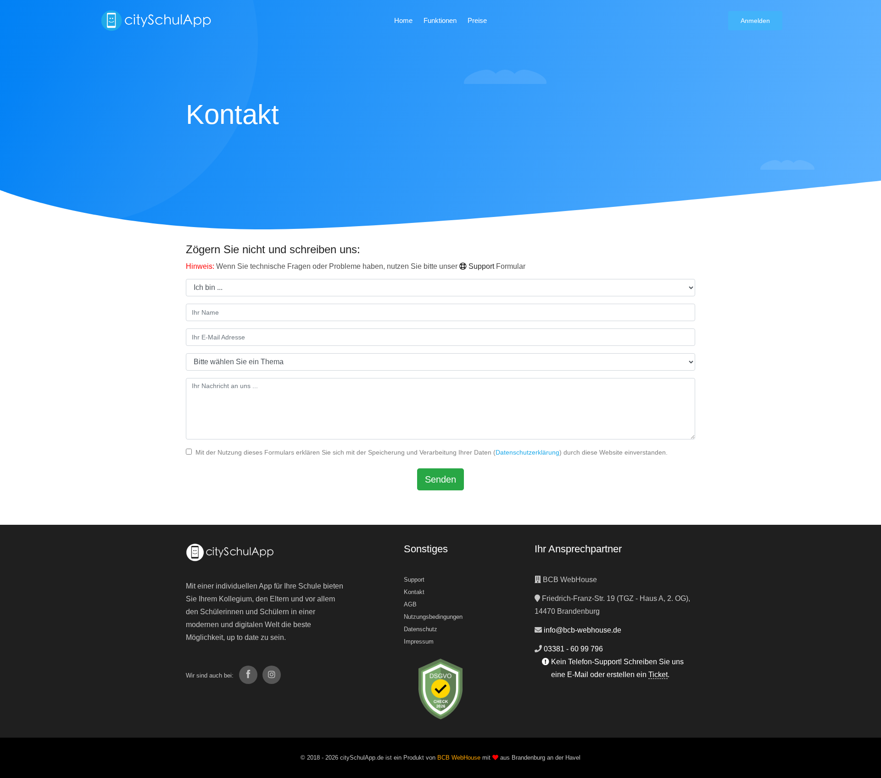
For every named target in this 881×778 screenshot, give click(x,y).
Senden (440, 479)
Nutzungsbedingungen (433, 616)
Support (480, 266)
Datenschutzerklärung (527, 452)
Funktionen (440, 20)
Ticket (658, 674)
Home (403, 20)
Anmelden (755, 20)
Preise (477, 20)
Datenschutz (420, 629)
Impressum (419, 641)
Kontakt (414, 592)
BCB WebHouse (458, 757)
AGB (410, 604)
